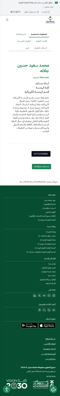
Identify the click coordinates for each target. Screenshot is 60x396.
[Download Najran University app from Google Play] (29, 325)
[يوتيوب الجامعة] (49, 295)
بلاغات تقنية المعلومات (48, 271)
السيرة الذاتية (21, 34)
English (16, 11)
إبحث (44, 11)
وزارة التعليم (52, 232)
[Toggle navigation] (7, 20)
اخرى (27, 47)
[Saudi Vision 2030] (16, 384)
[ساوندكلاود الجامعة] (44, 295)
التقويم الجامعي (51, 212)
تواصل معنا (52, 264)
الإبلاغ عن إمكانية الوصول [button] (48, 279)
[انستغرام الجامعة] (53, 295)
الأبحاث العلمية (41, 41)
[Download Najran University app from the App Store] (47, 325)
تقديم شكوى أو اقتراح (49, 268)
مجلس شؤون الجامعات (48, 236)
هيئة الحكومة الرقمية (49, 240)
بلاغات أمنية (52, 275)
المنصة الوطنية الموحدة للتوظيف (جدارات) (42, 252)
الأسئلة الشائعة (51, 283)
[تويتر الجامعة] (39, 295)
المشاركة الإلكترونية (50, 204)
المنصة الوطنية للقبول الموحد (46, 248)
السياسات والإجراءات (49, 208)
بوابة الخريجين (50, 359)
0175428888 (41, 154)
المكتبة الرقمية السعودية (48, 220)
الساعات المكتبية (41, 47)
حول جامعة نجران (50, 200)
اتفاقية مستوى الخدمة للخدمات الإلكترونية (42, 216)
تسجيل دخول (30, 11)
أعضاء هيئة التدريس (48, 353)
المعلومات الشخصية (39, 34)
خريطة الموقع (50, 338)
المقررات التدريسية (24, 41)
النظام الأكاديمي (50, 343)
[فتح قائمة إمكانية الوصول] (7, 389)
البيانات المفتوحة (49, 348)
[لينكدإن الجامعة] (34, 295)
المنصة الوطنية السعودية (47, 244)
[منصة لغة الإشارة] (39, 310)
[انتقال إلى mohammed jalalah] (50, 19)
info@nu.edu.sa (41, 166)
